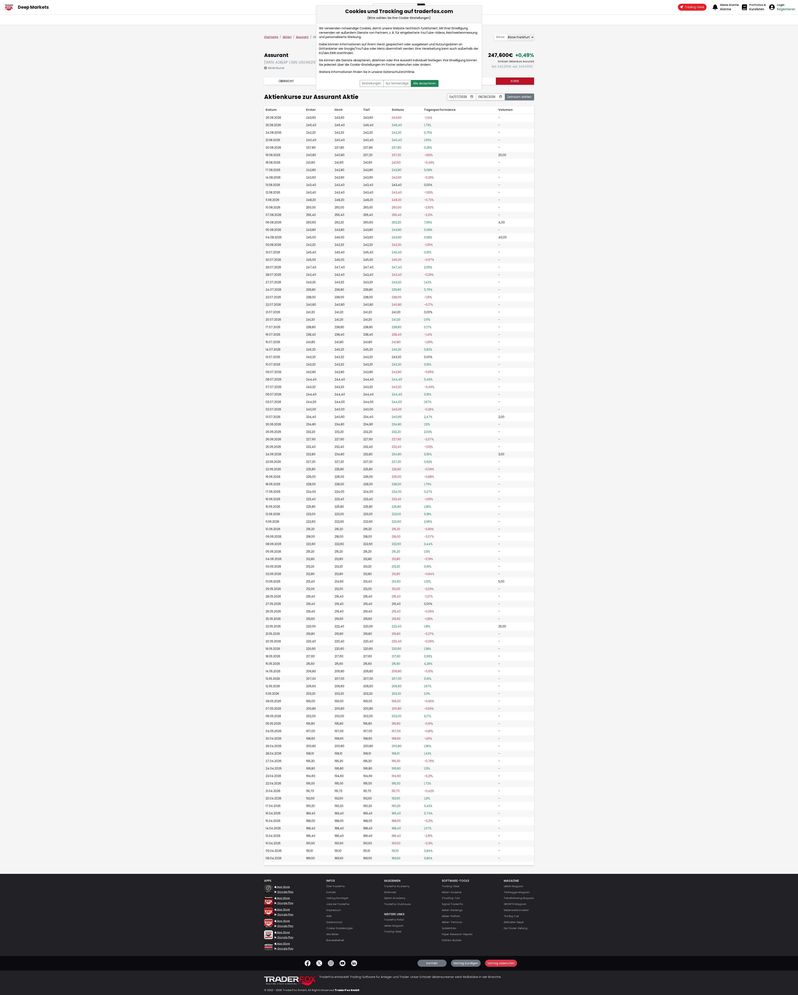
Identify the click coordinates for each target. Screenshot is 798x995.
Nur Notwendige (397, 83)
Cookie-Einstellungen (365, 65)
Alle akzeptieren (424, 83)
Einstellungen (371, 83)
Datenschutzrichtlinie (398, 72)
